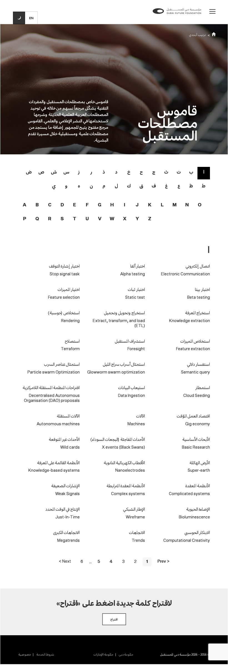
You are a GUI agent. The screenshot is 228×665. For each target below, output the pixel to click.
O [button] (199, 205)
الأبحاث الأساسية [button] (196, 439)
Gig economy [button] (197, 424)
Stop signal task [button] (65, 274)
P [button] (24, 219)
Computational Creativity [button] (186, 541)
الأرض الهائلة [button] (199, 462)
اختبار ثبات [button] (136, 289)
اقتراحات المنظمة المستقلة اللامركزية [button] (51, 387)
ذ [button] (103, 172)
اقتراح (114, 619)
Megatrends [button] (68, 541)
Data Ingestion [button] (131, 396)
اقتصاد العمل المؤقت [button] (193, 416)
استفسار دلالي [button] (198, 364)
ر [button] (91, 172)
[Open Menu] (212, 11)
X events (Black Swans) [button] (123, 447)
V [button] (99, 219)
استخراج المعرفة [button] (197, 312)
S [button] (62, 219)
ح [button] (141, 172)
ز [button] (79, 172)
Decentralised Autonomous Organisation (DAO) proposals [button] (52, 398)
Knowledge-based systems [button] (54, 471)
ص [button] (41, 172)
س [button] (66, 172)
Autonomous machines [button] (58, 424)
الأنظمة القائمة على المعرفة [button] (58, 462)
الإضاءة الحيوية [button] (198, 509)
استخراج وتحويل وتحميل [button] (124, 312)
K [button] (149, 205)
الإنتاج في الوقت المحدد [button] (62, 509)
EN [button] (31, 18)
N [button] (187, 205)
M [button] (174, 205)
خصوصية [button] (24, 654)
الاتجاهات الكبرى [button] (66, 532)
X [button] (124, 219)
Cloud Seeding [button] (196, 396)
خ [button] (128, 172)
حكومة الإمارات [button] (103, 654)
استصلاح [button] (72, 341)
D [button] (62, 205)
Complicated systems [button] (189, 494)
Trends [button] (138, 541)
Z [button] (149, 219)
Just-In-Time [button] (67, 517)
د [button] (116, 172)
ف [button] (154, 186)
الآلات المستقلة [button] (68, 416)
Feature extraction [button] (193, 349)
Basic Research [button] (196, 447)
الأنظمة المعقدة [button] (197, 485)
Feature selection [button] (64, 298)
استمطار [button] (202, 387)
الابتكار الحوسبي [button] (197, 532)
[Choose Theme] (19, 18)
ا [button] (203, 172)
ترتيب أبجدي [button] (197, 35)
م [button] (103, 186)
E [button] (74, 205)
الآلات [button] (140, 416)
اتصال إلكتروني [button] (198, 266)
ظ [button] (191, 186)
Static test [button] (135, 298)
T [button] (74, 219)
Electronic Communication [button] (185, 274)
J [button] (137, 205)
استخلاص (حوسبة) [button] (64, 312)
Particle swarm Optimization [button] (53, 372)
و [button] (66, 186)
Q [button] (37, 219)
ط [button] (204, 186)
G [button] (99, 205)
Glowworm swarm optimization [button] (116, 372)
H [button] (112, 205)
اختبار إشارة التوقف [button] (64, 266)
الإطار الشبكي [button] (134, 509)
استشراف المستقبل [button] (130, 341)
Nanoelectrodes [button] (130, 471)
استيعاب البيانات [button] (131, 387)
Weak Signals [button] (67, 494)
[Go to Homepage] (214, 35)
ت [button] (179, 172)
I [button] (124, 205)
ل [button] (116, 186)
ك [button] (129, 186)
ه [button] (79, 186)
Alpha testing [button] (132, 274)
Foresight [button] (136, 349)
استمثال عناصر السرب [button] (62, 364)
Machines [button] (136, 424)
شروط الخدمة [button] (45, 654)
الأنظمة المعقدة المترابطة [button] (125, 485)
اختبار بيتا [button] (202, 289)
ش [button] (54, 172)
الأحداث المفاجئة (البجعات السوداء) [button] (118, 439)
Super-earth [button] (199, 471)
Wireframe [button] (135, 517)
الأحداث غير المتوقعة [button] (64, 439)
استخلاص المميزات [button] (195, 341)
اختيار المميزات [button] (68, 289)
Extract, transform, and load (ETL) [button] (119, 323)
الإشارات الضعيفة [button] (65, 485)
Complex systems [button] (128, 494)
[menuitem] (123, 654)
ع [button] (178, 186)
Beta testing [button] (198, 298)
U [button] (87, 219)
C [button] (49, 205)
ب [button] (191, 172)
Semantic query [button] (195, 372)
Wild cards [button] (70, 447)
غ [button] (166, 186)
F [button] (87, 205)
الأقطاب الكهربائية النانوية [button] (124, 462)
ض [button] (29, 172)
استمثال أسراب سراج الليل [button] (124, 364)
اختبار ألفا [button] (137, 266)
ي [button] (54, 186)
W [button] (112, 219)
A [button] (24, 205)
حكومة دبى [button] (125, 654)
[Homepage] (177, 16)
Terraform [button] (70, 349)
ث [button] (166, 172)
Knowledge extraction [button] (189, 321)
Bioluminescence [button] (194, 517)
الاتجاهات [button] (137, 532)
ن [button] (91, 186)
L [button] (162, 205)
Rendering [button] (70, 321)
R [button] (49, 219)
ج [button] (153, 172)
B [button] (37, 205)
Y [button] (137, 219)
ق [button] (141, 186)
